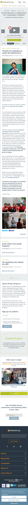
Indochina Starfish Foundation (14, 17)
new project (17, 176)
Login (24, 2)
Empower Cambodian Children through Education (14, 386)
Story (4, 43)
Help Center (14, 441)
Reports (10, 43)
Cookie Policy (5, 494)
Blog (24, 5)
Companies (19, 5)
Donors (3, 454)
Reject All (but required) (14, 500)
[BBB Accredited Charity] (14, 485)
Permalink (23, 234)
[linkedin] (20, 446)
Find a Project (14, 393)
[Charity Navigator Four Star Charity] (4, 485)
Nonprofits (14, 5)
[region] (14, 496)
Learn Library (6, 473)
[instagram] (14, 446)
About (9, 5)
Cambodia (13, 10)
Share (24, 43)
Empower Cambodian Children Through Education (13, 131)
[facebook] (7, 446)
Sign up (7, 326)
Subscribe (14, 418)
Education (7, 10)
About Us (4, 468)
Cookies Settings (14, 503)
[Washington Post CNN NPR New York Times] (14, 481)
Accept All (14, 497)
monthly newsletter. (13, 177)
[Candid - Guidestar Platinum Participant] (8, 485)
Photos (17, 43)
